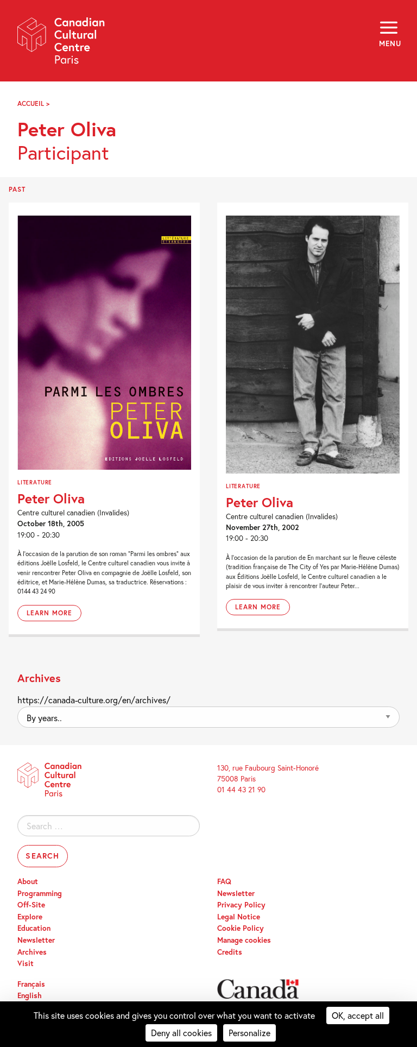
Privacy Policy (241, 905)
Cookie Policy (240, 928)
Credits (229, 952)
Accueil (30, 103)
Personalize (249, 1032)
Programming (39, 893)
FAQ (224, 881)
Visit (25, 963)
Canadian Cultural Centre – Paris (61, 44)
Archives (32, 952)
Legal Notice (238, 917)
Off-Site (31, 905)
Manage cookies (244, 940)
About (27, 881)
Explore (29, 917)
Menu (389, 43)
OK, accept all (358, 1015)
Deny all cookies (181, 1032)
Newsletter (36, 940)
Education (33, 928)
